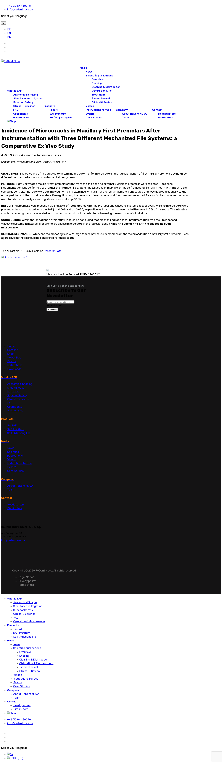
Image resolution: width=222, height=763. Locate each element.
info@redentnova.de (20, 9)
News (89, 71)
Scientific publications (99, 75)
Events (90, 113)
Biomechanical (101, 98)
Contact (157, 109)
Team (125, 117)
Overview (98, 79)
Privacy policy (27, 581)
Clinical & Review (102, 102)
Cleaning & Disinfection (106, 86)
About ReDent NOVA (134, 113)
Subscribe (52, 309)
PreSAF (54, 109)
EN (3, 23)
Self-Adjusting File (61, 117)
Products (49, 105)
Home (11, 346)
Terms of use (26, 584)
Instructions (14, 365)
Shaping (97, 83)
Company (122, 109)
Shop (10, 353)
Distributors (165, 117)
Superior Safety (23, 102)
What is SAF (14, 90)
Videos (90, 105)
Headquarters (167, 113)
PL (9, 36)
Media (83, 67)
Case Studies (94, 117)
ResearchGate (52, 251)
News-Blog (14, 357)
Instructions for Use (98, 109)
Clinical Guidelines (24, 105)
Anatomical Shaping (25, 94)
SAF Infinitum (58, 113)
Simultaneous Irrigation (27, 98)
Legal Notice (26, 577)
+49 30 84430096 (19, 5)
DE (9, 29)
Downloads (14, 369)
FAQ (15, 109)
